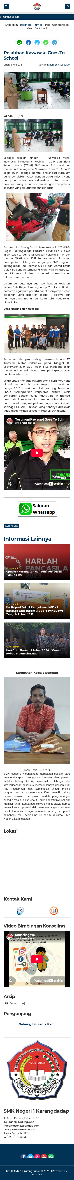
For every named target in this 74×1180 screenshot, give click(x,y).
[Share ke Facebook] (28, 44)
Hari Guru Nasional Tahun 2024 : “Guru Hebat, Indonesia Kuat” (32, 652)
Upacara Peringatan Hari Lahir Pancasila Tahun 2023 (34, 573)
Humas (38, 25)
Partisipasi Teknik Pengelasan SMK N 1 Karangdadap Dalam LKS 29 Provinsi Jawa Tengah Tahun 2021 (34, 611)
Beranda (25, 25)
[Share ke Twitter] (37, 44)
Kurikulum (65, 64)
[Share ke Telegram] (55, 44)
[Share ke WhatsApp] (46, 42)
